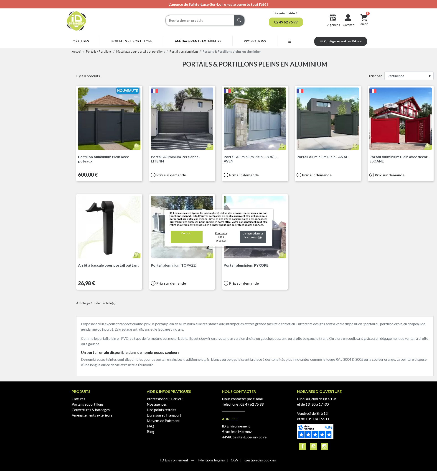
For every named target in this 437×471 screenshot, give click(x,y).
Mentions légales (212, 460)
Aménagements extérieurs (92, 415)
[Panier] (364, 17)
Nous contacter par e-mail (242, 398)
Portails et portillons (88, 404)
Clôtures (78, 398)
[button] (286, 22)
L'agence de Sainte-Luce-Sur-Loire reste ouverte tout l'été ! (218, 4)
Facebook (302, 446)
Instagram (324, 446)
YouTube (313, 446)
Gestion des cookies (260, 460)
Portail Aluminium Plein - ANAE (322, 156)
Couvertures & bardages (91, 409)
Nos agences (157, 404)
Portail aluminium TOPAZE (173, 265)
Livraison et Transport (164, 415)
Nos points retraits (161, 409)
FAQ (150, 426)
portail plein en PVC (112, 338)
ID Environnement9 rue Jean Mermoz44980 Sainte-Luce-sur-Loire (244, 431)
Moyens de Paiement (163, 420)
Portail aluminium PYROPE (246, 265)
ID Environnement (174, 460)
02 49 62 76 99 (252, 404)
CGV (235, 460)
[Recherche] (239, 20)
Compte (348, 25)
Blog (150, 431)
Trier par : (376, 76)
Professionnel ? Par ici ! (165, 398)
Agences (333, 25)
